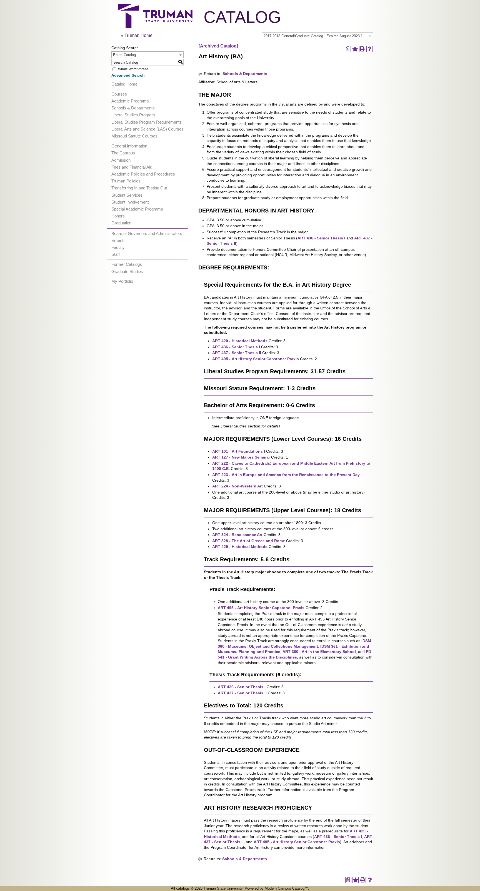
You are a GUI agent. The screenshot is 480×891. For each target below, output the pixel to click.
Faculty (118, 247)
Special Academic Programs (137, 209)
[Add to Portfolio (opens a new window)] (355, 49)
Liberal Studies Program (133, 114)
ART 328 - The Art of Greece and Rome (248, 541)
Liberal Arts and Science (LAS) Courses (147, 129)
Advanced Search (128, 75)
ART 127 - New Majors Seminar (241, 457)
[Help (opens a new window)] (369, 49)
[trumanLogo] (155, 26)
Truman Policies (126, 181)
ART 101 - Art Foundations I (238, 451)
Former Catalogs (126, 264)
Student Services (126, 195)
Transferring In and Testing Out (139, 188)
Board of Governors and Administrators (146, 233)
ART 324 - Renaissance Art (237, 534)
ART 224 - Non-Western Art (237, 486)
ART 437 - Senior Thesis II (236, 353)
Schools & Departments (133, 108)
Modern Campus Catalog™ (286, 888)
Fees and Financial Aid (131, 167)
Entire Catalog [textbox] (124, 55)
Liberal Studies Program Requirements (146, 122)
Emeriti (117, 240)
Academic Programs (130, 101)
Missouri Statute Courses (134, 136)
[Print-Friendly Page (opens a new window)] (362, 49)
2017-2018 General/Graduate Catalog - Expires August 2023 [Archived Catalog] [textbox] (318, 36)
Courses (119, 94)
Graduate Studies (127, 271)
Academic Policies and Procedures (143, 174)
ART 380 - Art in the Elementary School (319, 651)
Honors (118, 216)
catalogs (183, 888)
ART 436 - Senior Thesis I (321, 238)
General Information (129, 146)
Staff (115, 254)
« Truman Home (136, 35)
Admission (121, 160)
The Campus (123, 153)
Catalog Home (124, 84)
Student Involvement (130, 202)
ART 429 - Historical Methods (240, 341)
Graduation (121, 223)
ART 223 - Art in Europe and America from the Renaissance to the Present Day (286, 474)
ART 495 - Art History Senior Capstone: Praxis (255, 359)
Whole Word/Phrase (133, 69)
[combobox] (317, 35)
